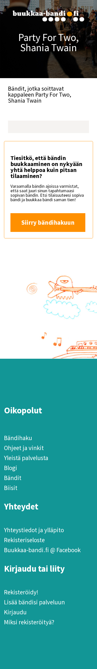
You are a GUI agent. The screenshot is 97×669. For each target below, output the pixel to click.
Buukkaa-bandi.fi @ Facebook (42, 550)
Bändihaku (18, 438)
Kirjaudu (15, 612)
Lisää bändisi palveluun (34, 602)
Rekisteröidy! (21, 592)
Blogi (10, 468)
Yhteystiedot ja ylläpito (34, 530)
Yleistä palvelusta (26, 458)
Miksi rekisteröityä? (29, 622)
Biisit (10, 488)
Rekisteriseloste (24, 540)
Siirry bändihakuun (48, 222)
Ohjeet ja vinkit (24, 448)
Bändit (12, 478)
